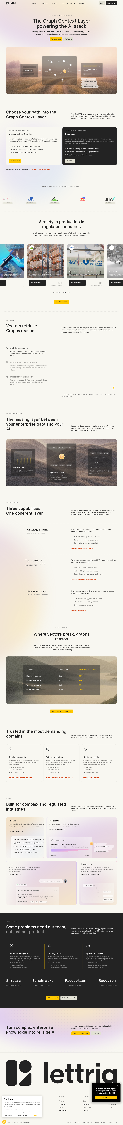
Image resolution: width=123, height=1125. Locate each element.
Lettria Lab (86, 1104)
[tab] (28, 352)
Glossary (86, 1110)
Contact (110, 1107)
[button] (34, 3)
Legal (61, 1107)
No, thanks (8, 1115)
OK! (35, 1115)
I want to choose (22, 1115)
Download (106, 1097)
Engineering (62, 1110)
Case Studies (87, 1107)
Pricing (72, 3)
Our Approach (112, 1104)
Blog (84, 1101)
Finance (61, 1101)
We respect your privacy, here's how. (13, 1109)
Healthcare (62, 1104)
